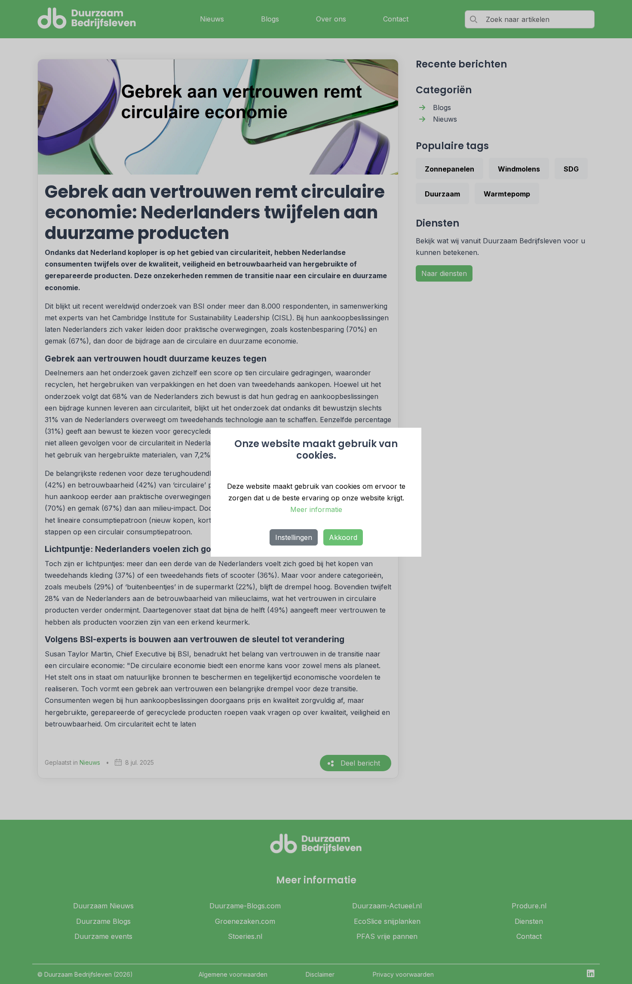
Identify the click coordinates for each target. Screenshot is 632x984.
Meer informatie (316, 509)
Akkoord (343, 537)
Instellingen (293, 537)
